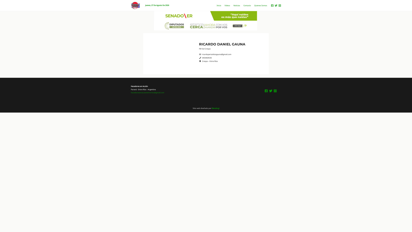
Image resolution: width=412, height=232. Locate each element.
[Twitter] (276, 5)
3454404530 (207, 58)
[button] (206, 16)
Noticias (236, 5)
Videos (227, 5)
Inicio (219, 5)
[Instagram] (279, 5)
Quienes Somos (260, 5)
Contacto (247, 5)
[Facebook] (272, 5)
